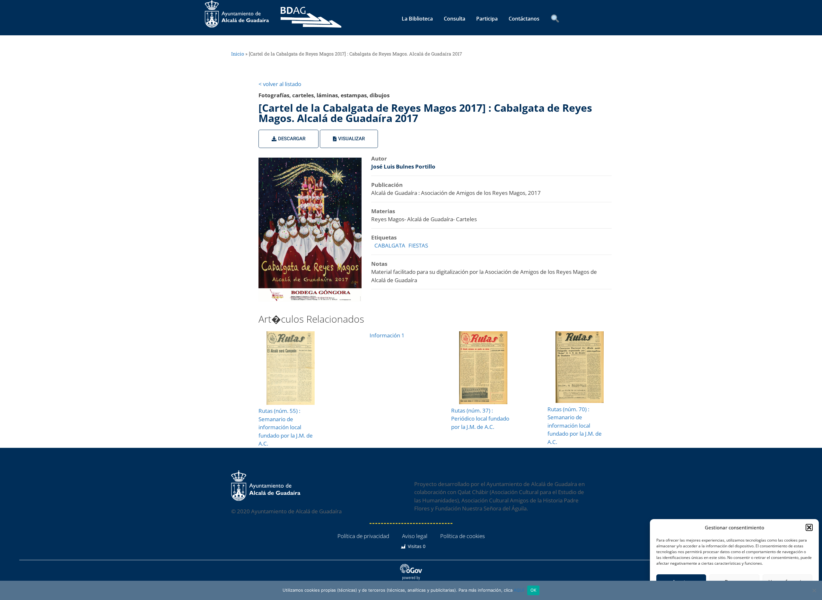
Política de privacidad (363, 536)
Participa (487, 18)
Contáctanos (524, 18)
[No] (814, 590)
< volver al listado (279, 84)
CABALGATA (389, 245)
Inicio (237, 54)
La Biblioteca (417, 18)
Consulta (454, 18)
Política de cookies (462, 536)
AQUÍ (519, 590)
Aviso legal (414, 536)
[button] (809, 527)
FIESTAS (418, 245)
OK (533, 590)
